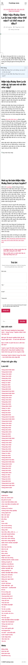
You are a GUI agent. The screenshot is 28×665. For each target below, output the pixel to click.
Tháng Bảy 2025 (6, 378)
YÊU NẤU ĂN (5, 639)
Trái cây (3, 615)
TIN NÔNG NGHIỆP (7, 604)
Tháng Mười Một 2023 (8, 419)
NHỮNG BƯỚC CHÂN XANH (9, 560)
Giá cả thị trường (6, 525)
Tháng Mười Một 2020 (8, 485)
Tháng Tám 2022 (6, 444)
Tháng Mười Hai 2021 (7, 459)
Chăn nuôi (4, 506)
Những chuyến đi (6, 562)
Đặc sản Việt (21, 9)
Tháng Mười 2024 (6, 395)
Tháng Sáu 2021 (6, 470)
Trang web (4, 298)
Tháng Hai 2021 (6, 479)
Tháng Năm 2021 (6, 472)
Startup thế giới (6, 594)
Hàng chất (4, 530)
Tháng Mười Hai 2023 (7, 417)
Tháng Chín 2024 (6, 397)
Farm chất (4, 523)
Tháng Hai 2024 (6, 412)
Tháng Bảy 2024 (6, 402)
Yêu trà (3, 641)
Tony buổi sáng (6, 611)
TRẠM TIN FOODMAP (14, 11)
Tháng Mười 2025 (6, 372)
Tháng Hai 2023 (6, 434)
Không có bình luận (15, 29)
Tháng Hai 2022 (6, 455)
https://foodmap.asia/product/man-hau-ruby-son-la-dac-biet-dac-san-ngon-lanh (13, 240)
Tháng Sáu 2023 (6, 429)
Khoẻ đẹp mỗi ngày (7, 536)
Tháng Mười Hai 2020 (7, 483)
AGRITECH (4, 495)
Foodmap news (14, 3)
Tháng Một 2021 (6, 481)
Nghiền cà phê (5, 555)
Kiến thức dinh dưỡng (8, 538)
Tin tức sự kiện (5, 609)
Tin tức (3, 607)
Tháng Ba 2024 (5, 410)
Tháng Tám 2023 (6, 425)
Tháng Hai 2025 (6, 387)
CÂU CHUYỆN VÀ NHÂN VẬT (10, 504)
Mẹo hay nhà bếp (6, 547)
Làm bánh (4, 545)
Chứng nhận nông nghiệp (9, 510)
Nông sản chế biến (7, 575)
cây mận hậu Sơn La (12, 119)
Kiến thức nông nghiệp (8, 540)
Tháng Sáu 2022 (6, 449)
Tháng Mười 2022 (6, 440)
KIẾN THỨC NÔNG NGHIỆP (9, 542)
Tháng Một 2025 (6, 389)
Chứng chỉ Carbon (6, 508)
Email (3, 291)
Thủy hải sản (5, 600)
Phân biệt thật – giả (7, 585)
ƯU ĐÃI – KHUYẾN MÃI (8, 632)
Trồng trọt (4, 626)
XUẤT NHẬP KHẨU (7, 634)
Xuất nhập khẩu (6, 637)
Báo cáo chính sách (7, 497)
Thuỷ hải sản (5, 602)
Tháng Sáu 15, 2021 (19, 27)
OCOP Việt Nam (6, 583)
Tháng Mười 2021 (6, 464)
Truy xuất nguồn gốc (7, 628)
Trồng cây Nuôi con (7, 624)
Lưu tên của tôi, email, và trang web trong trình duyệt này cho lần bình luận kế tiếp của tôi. (14, 305)
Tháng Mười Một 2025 (8, 370)
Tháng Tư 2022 (5, 453)
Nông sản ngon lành (7, 579)
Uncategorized (5, 630)
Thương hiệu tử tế (6, 596)
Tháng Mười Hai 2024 (7, 391)
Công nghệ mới (6, 512)
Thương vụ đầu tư (6, 598)
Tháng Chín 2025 (6, 374)
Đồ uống (4, 519)
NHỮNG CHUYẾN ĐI (7, 564)
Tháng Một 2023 (6, 436)
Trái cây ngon (5, 617)
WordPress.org (5, 655)
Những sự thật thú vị (7, 566)
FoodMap (9, 187)
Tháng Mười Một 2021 (8, 462)
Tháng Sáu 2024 (6, 404)
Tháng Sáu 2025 (6, 380)
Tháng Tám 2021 (6, 466)
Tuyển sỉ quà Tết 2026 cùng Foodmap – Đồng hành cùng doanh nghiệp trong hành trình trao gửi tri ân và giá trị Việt (13, 350)
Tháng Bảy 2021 (6, 468)
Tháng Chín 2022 (6, 442)
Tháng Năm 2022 (6, 451)
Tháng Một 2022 (6, 457)
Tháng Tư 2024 (5, 408)
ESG (2, 521)
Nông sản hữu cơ (6, 577)
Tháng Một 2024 (6, 415)
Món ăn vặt (4, 549)
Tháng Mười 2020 (6, 487)
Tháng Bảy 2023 (6, 427)
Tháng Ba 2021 (5, 477)
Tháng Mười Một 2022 (8, 438)
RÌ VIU (3, 589)
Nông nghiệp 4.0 (6, 570)
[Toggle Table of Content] (24, 68)
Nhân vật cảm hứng (7, 557)
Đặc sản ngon (5, 515)
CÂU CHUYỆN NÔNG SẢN (9, 9)
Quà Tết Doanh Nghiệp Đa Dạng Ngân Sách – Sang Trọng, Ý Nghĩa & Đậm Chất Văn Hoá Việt (13, 332)
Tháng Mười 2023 (6, 421)
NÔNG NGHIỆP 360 (7, 568)
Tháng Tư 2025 (5, 382)
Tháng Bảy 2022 (6, 447)
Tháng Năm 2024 (6, 406)
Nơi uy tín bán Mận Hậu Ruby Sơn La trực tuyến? (13, 75)
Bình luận (3, 271)
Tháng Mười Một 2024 (8, 393)
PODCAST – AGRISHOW (8, 587)
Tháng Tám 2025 (6, 376)
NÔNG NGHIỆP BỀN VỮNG (9, 572)
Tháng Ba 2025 (5, 385)
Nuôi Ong (4, 581)
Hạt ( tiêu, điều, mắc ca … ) (9, 532)
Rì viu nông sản (6, 592)
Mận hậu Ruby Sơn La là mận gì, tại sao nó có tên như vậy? (13, 71)
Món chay (4, 551)
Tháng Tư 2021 (5, 474)
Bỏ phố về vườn (6, 500)
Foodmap (9, 27)
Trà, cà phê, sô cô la (7, 613)
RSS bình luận (5, 653)
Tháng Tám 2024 (6, 400)
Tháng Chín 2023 (6, 423)
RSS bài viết (5, 651)
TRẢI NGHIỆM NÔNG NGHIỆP (10, 619)
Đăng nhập (4, 649)
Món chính (4, 553)
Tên (2, 285)
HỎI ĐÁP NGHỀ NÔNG (8, 534)
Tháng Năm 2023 (6, 432)
